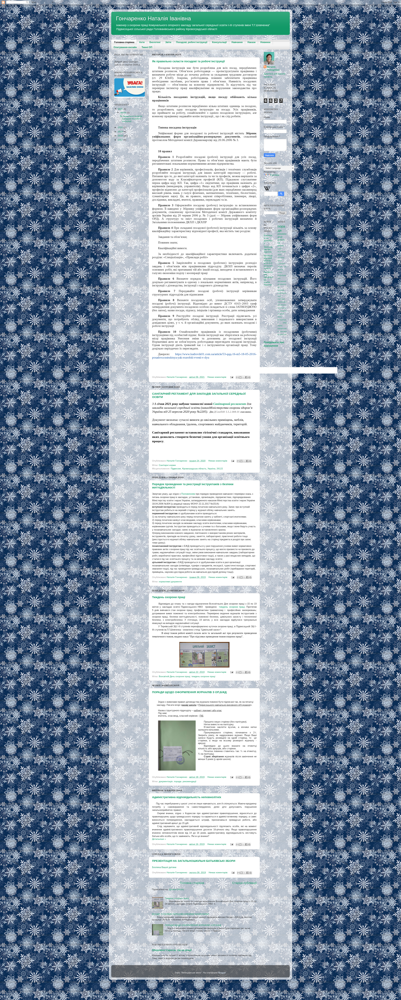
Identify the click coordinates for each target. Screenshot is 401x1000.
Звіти (168, 42)
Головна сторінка (124, 42)
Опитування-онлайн (125, 47)
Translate (274, 175)
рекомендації (189, 781)
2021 (120, 109)
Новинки (265, 42)
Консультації (219, 42)
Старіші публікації (244, 883)
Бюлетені (154, 42)
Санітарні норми (167, 465)
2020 (120, 127)
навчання (281, 299)
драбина (281, 290)
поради (177, 781)
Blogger (222, 973)
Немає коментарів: (217, 377)
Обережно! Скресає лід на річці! (172, 950)
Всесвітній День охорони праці (174, 676)
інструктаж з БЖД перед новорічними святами (282, 326)
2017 (120, 140)
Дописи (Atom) (176, 889)
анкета (280, 269)
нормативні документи (170, 581)
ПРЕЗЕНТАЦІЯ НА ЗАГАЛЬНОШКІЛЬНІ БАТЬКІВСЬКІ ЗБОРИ (193, 860)
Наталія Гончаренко (273, 68)
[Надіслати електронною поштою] (237, 377)
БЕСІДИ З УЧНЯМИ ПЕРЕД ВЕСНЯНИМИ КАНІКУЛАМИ (180, 914)
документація (166, 781)
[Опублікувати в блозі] (240, 377)
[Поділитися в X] (243, 377)
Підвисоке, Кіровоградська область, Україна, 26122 (197, 468)
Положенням (188, 494)
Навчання (237, 42)
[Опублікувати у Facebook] (246, 377)
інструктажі (282, 334)
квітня (123, 112)
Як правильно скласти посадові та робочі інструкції (188, 61)
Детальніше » (159, 839)
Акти (142, 42)
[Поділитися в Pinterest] (249, 377)
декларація (282, 281)
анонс (280, 272)
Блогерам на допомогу (268, 239)
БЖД (279, 249)
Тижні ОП (147, 47)
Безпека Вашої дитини (164, 867)
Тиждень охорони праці (168, 597)
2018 (120, 136)
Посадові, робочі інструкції (191, 42)
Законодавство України (268, 249)
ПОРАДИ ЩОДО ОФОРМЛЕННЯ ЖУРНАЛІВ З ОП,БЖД (189, 692)
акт (285, 266)
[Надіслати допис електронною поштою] (231, 377)
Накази (251, 42)
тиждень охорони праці (232, 607)
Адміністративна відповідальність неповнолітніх (186, 797)
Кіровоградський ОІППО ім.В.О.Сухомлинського (268, 261)
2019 (120, 132)
